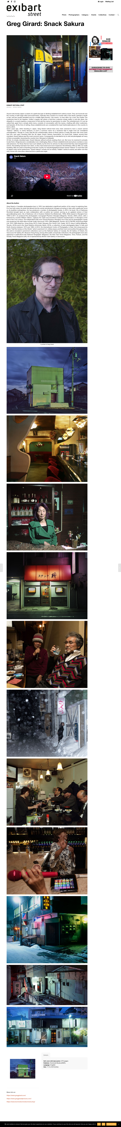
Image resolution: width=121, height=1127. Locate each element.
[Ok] (119, 1124)
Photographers (74, 15)
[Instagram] (14, 1)
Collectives (102, 15)
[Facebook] (11, 1)
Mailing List (109, 1)
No (103, 1124)
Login (101, 1)
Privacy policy (111, 1124)
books (9, 107)
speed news (17, 107)
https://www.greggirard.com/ (16, 1095)
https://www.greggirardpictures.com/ (19, 1098)
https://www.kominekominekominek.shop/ (21, 1102)
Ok (99, 1124)
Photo (64, 15)
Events (93, 15)
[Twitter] (8, 1)
